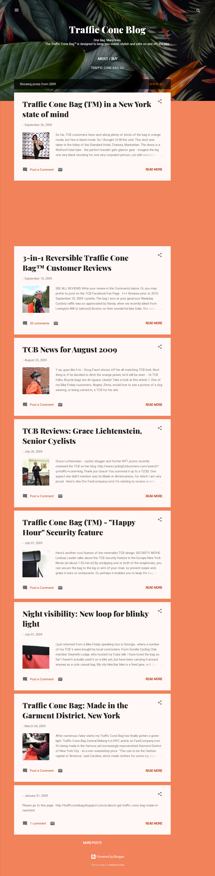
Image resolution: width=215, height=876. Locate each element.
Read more (154, 169)
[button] (159, 102)
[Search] (198, 11)
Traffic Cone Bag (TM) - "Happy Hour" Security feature (78, 527)
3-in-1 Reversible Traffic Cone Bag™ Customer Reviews (75, 262)
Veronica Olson (116, 865)
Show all (157, 84)
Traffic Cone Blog (107, 29)
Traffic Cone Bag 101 (108, 68)
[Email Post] (60, 171)
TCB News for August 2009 (69, 349)
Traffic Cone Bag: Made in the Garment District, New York (75, 710)
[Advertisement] (187, 92)
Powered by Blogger (110, 857)
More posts (92, 842)
